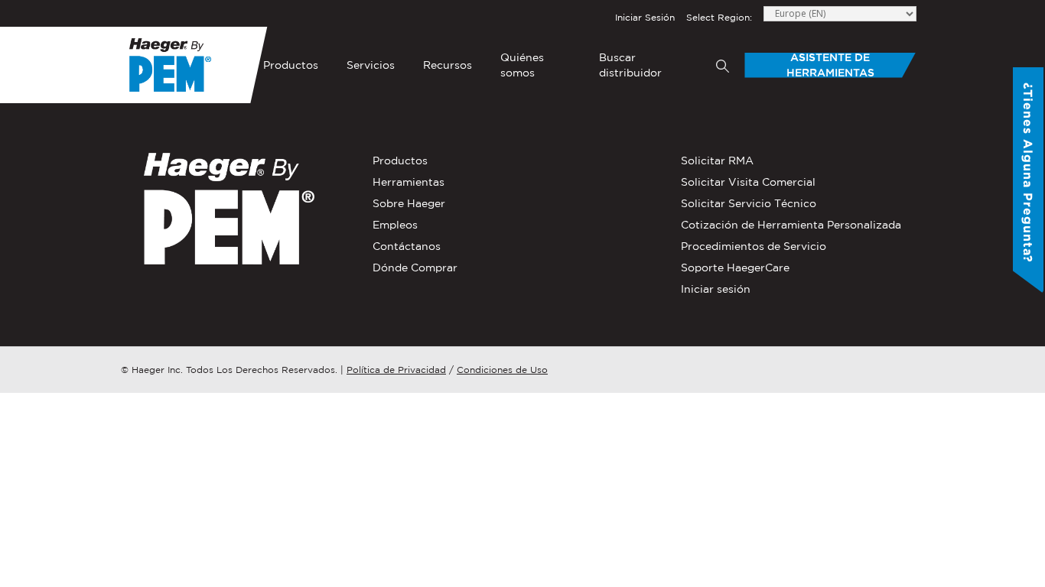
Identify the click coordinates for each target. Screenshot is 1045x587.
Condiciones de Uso (502, 370)
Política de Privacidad (396, 370)
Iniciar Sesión (645, 17)
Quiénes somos (522, 65)
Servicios (371, 65)
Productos (290, 65)
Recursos (447, 65)
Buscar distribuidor (630, 65)
